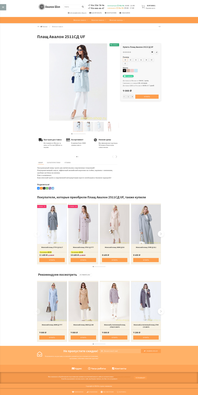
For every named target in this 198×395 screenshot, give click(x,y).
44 (135, 60)
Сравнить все (85, 275)
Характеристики (53, 163)
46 (141, 60)
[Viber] (50, 188)
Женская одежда (116, 20)
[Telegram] (53, 188)
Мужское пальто (97, 20)
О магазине (125, 13)
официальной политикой (122, 377)
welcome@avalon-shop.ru (77, 13)
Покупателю (111, 13)
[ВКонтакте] (38, 188)
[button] (71, 133)
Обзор (40, 163)
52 (125, 63)
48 (146, 60)
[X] (44, 188)
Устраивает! (140, 378)
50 (151, 60)
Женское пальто (79, 20)
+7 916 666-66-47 (96, 8)
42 (130, 60)
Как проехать (96, 13)
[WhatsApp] (47, 188)
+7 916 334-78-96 (96, 5)
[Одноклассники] (41, 188)
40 (125, 60)
